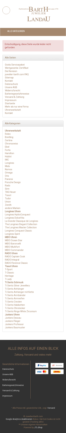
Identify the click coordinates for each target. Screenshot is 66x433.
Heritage (9, 276)
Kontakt (9, 81)
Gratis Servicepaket (15, 64)
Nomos (8, 169)
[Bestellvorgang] (51, 31)
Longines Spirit (12, 234)
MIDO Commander (14, 250)
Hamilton (9, 153)
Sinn (7, 188)
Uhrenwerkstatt (13, 110)
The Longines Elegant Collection (21, 224)
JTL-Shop (38, 427)
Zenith (8, 205)
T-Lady (8, 279)
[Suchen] (6, 10)
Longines (9, 163)
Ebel (7, 147)
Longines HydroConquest (17, 214)
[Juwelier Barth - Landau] (38, 13)
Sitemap (9, 77)
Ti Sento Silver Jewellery (17, 285)
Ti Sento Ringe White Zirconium (21, 311)
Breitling (9, 137)
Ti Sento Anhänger (14, 288)
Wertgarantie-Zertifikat (16, 68)
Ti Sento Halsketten (15, 305)
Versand (51, 408)
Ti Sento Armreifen (15, 298)
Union (8, 201)
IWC (7, 159)
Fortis (8, 150)
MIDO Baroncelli (13, 243)
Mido (7, 166)
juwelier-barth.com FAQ (17, 74)
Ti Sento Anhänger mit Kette (19, 292)
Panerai (9, 179)
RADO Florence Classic (16, 263)
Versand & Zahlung (14, 97)
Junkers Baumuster (15, 327)
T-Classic (9, 272)
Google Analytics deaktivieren (19, 419)
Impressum (10, 100)
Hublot (8, 156)
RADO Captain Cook (15, 256)
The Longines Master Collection (21, 227)
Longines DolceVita (14, 217)
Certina (8, 140)
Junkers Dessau (13, 318)
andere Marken (12, 208)
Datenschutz (11, 84)
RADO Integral (12, 259)
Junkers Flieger (12, 321)
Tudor (8, 198)
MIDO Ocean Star (13, 240)
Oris (7, 176)
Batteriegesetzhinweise (17, 93)
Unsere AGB (11, 87)
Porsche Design (13, 182)
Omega (8, 172)
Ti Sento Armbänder (15, 295)
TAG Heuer (10, 192)
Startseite (10, 103)
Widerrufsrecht (12, 90)
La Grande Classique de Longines (21, 221)
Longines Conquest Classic (18, 230)
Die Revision (11, 71)
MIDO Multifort (12, 247)
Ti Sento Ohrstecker (15, 308)
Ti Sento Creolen (13, 301)
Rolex (8, 134)
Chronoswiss (11, 143)
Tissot (8, 195)
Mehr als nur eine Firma (17, 106)
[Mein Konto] (60, 31)
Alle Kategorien (16, 31)
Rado (7, 185)
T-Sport (8, 269)
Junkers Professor (14, 324)
